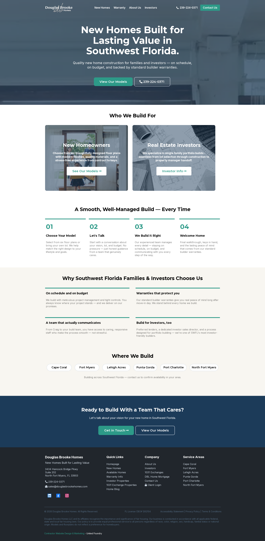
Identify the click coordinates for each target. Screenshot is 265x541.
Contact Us (151, 480)
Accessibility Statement (172, 511)
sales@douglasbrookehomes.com (67, 486)
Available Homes (116, 472)
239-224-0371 (56, 481)
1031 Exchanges (154, 472)
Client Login (154, 484)
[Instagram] (67, 495)
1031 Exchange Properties (121, 484)
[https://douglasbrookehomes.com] (59, 8)
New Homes (113, 468)
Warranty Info (114, 476)
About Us (150, 464)
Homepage (112, 464)
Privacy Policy (193, 511)
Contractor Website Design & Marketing (64, 533)
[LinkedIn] (49, 495)
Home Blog (112, 489)
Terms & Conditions (211, 511)
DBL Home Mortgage (157, 476)
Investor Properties (117, 480)
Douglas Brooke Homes (64, 457)
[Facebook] (58, 495)
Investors (150, 468)
